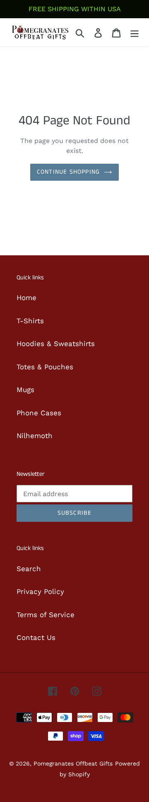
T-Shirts (30, 321)
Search (29, 569)
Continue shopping (68, 171)
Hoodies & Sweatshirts (56, 343)
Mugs (25, 389)
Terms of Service (45, 615)
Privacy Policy (40, 591)
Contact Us (36, 637)
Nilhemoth (35, 435)
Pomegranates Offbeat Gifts (73, 763)
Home (26, 297)
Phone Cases (39, 413)
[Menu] (134, 32)
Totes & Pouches (45, 367)
